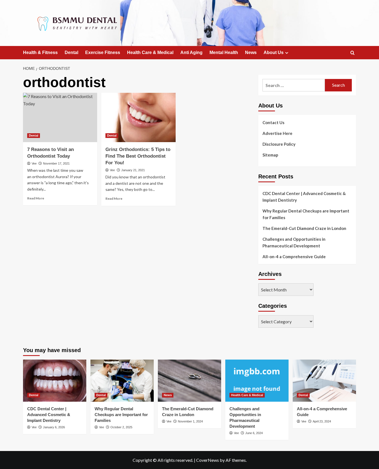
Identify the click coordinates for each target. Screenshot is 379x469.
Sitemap (270, 154)
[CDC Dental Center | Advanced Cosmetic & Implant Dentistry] (54, 381)
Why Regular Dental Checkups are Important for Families (305, 214)
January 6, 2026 (54, 427)
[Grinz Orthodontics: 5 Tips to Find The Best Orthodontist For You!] (138, 117)
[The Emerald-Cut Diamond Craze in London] (189, 381)
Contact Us (273, 122)
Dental (71, 52)
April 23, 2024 (322, 421)
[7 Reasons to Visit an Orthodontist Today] (60, 117)
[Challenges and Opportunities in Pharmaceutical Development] (257, 381)
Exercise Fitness (102, 52)
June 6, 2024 (254, 433)
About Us (274, 52)
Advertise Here (277, 133)
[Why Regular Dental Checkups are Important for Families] (122, 381)
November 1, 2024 (190, 421)
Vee (34, 163)
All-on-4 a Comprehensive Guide (294, 256)
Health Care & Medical (150, 52)
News (251, 52)
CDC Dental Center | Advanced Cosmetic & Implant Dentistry (304, 197)
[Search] (352, 53)
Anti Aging (191, 52)
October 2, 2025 (121, 427)
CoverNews (207, 460)
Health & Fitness (40, 52)
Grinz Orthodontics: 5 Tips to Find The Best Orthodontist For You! (137, 156)
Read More (35, 198)
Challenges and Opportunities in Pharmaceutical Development (293, 242)
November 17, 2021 (56, 163)
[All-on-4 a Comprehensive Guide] (324, 381)
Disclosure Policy (278, 144)
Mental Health (223, 52)
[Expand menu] (287, 52)
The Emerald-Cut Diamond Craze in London (304, 228)
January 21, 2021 (133, 170)
